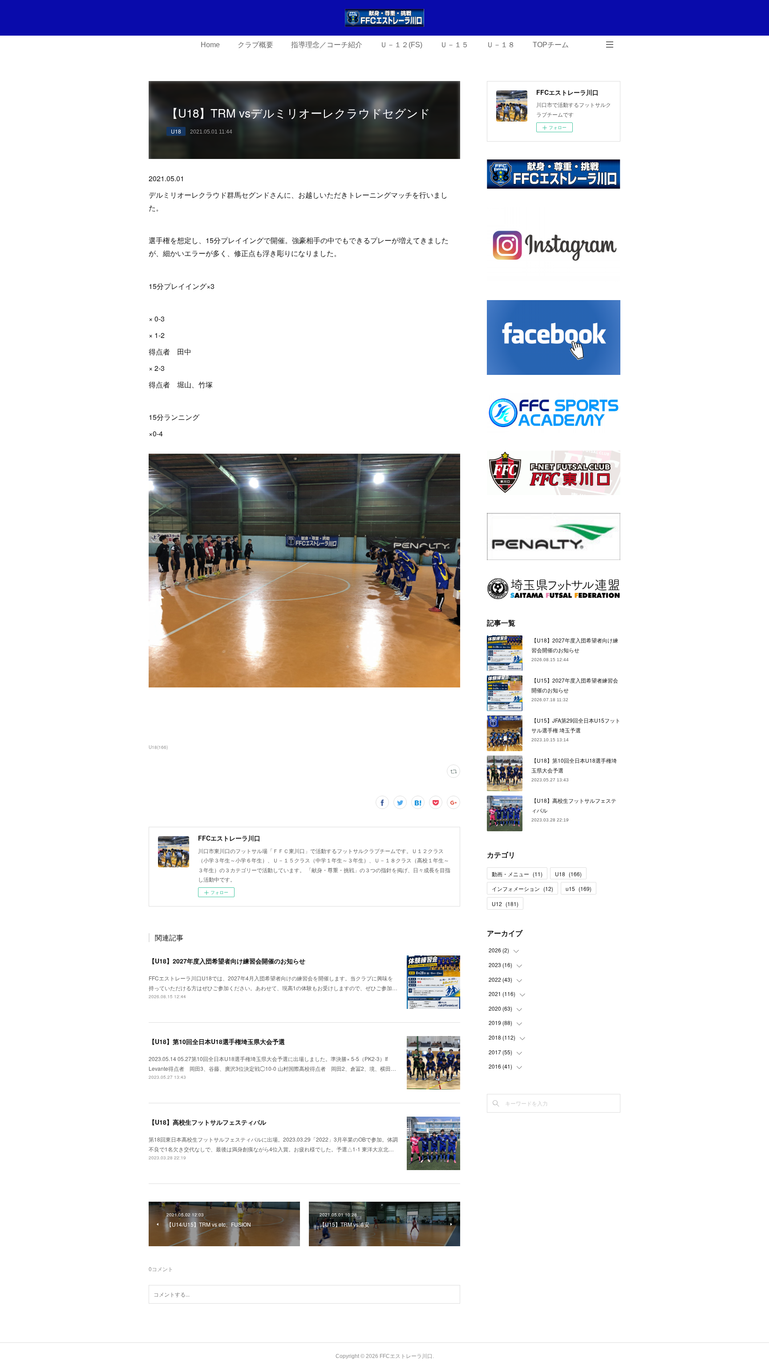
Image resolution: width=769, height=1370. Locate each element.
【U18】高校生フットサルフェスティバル (207, 1122)
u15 (578, 888)
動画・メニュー (517, 874)
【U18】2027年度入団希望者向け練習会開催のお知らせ (227, 960)
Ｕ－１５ (454, 45)
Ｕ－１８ (500, 45)
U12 (505, 903)
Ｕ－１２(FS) (401, 45)
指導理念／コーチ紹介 (326, 45)
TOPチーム (551, 45)
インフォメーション (522, 888)
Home (210, 45)
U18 (176, 131)
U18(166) (158, 747)
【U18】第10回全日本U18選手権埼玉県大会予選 (217, 1041)
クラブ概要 (255, 45)
